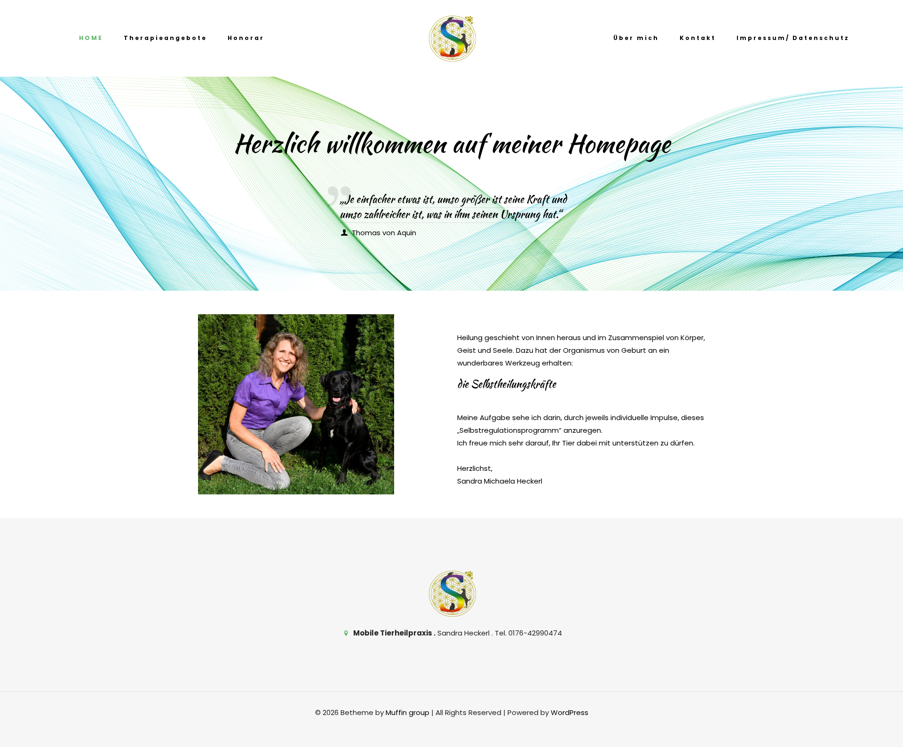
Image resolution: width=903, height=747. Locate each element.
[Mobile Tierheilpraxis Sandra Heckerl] (451, 38)
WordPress (569, 712)
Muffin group (407, 712)
